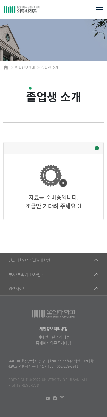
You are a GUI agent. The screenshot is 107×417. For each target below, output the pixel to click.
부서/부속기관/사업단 (26, 274)
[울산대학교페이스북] (55, 398)
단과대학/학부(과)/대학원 (29, 260)
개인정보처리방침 (53, 328)
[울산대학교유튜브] (48, 398)
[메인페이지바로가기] (32, 9)
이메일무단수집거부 (54, 337)
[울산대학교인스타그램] (62, 398)
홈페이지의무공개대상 (53, 343)
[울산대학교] (53, 314)
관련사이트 (17, 288)
